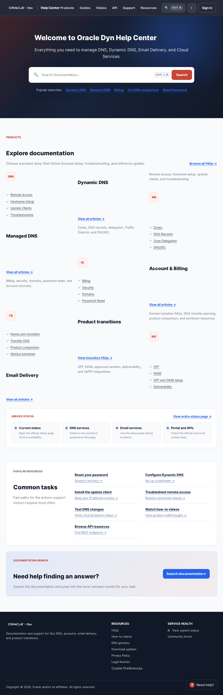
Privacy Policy (121, 655)
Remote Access (21, 195)
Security (88, 287)
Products (67, 8)
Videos (101, 8)
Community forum (180, 636)
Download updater (124, 649)
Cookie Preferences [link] (127, 668)
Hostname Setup (22, 201)
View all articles (91, 219)
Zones (158, 227)
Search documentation (186, 574)
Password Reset (93, 300)
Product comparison (24, 347)
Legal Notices (121, 662)
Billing (119, 90)
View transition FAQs (95, 358)
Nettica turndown (22, 354)
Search (182, 75)
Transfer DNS (20, 341)
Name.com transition (25, 334)
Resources (149, 8)
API (114, 8)
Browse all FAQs (203, 163)
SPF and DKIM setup (168, 380)
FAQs (115, 630)
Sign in (207, 8)
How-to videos (122, 636)
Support (129, 8)
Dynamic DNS (76, 90)
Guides (85, 8)
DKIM (157, 373)
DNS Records (163, 234)
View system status (185, 630)
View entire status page (192, 416)
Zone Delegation (165, 241)
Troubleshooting (21, 215)
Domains (88, 294)
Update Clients (21, 208)
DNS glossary (121, 643)
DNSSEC (160, 247)
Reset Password (175, 90)
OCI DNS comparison (143, 90)
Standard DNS (100, 90)
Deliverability (163, 386)
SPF (156, 367)
